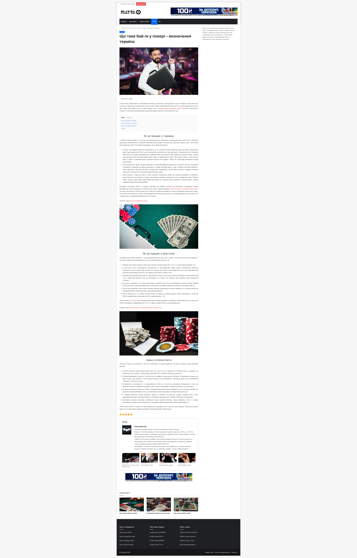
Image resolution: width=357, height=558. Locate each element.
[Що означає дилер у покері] (131, 504)
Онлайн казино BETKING (157, 540)
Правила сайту (209, 552)
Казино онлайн (144, 21)
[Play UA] (130, 12)
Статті (154, 21)
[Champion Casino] (158, 477)
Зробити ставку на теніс (187, 540)
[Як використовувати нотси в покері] (159, 504)
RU (160, 21)
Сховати (129, 117)
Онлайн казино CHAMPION (158, 532)
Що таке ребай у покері (184, 465)
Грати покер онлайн (125, 532)
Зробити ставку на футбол (188, 536)
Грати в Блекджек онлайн (127, 536)
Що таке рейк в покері (147, 465)
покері (134, 300)
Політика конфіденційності (223, 552)
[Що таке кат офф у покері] (186, 504)
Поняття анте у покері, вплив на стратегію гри (146, 308)
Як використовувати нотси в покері (158, 513)
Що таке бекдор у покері (138, 201)
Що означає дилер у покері (128, 513)
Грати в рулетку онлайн (126, 544)
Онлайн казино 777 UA (156, 544)
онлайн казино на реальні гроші (169, 108)
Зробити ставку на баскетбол (189, 532)
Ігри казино (132, 21)
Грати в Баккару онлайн (126, 540)
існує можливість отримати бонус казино (184, 189)
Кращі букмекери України (187, 544)
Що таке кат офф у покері (182, 513)
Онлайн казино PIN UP (156, 536)
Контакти (234, 552)
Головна (123, 21)
